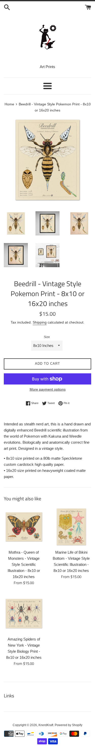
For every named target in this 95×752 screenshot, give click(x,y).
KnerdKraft (46, 725)
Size (47, 337)
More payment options (48, 389)
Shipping (40, 322)
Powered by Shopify (68, 725)
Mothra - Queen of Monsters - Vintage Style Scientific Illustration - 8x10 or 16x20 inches (24, 564)
